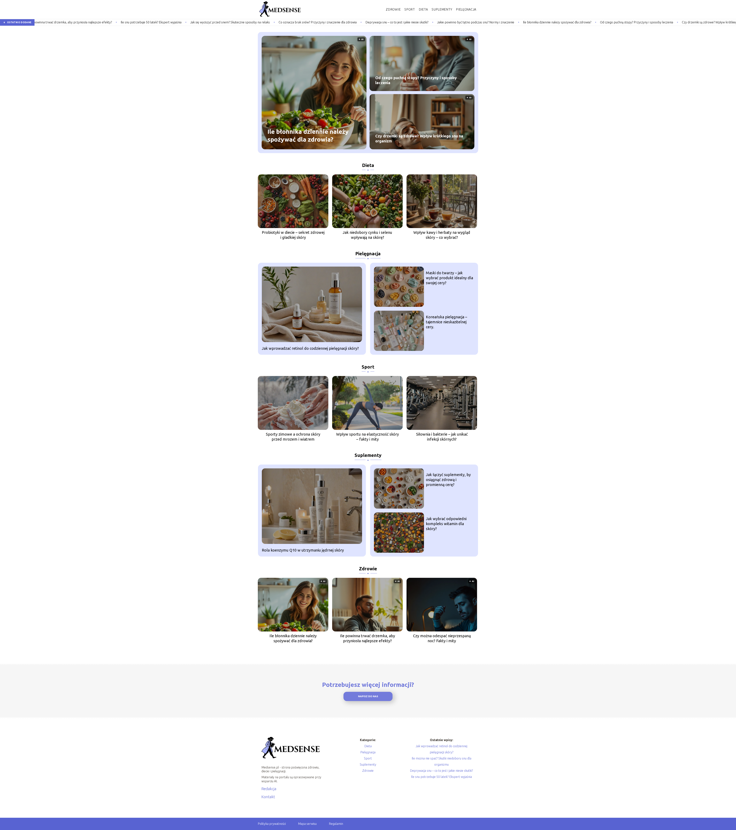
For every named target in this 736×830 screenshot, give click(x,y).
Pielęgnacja (466, 9)
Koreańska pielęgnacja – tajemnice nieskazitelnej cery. (446, 322)
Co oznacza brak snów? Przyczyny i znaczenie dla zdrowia (233, 22)
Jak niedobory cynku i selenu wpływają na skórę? (367, 235)
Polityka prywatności (272, 823)
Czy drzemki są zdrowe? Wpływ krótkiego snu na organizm (637, 22)
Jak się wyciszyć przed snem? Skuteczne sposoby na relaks (145, 22)
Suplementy (442, 9)
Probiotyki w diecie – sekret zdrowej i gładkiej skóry (293, 235)
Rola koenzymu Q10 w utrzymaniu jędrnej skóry (303, 550)
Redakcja (268, 788)
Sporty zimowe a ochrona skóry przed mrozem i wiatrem (293, 436)
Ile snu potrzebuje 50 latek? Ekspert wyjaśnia (66, 22)
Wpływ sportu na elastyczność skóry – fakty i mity (367, 436)
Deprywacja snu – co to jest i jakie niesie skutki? (312, 22)
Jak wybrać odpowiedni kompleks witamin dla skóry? (446, 523)
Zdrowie (393, 9)
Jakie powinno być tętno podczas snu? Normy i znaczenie (391, 22)
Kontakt (268, 797)
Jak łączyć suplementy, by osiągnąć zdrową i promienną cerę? (448, 479)
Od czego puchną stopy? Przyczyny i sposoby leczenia (551, 22)
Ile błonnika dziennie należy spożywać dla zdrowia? (472, 22)
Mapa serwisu (307, 823)
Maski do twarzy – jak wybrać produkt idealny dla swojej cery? (449, 278)
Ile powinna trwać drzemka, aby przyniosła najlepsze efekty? (367, 638)
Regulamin (336, 823)
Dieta (423, 9)
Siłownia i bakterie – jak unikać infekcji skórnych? (442, 436)
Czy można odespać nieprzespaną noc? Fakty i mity (442, 638)
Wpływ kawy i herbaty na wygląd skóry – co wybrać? (441, 235)
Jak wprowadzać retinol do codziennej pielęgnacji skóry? (310, 348)
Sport (409, 9)
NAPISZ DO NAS (368, 696)
